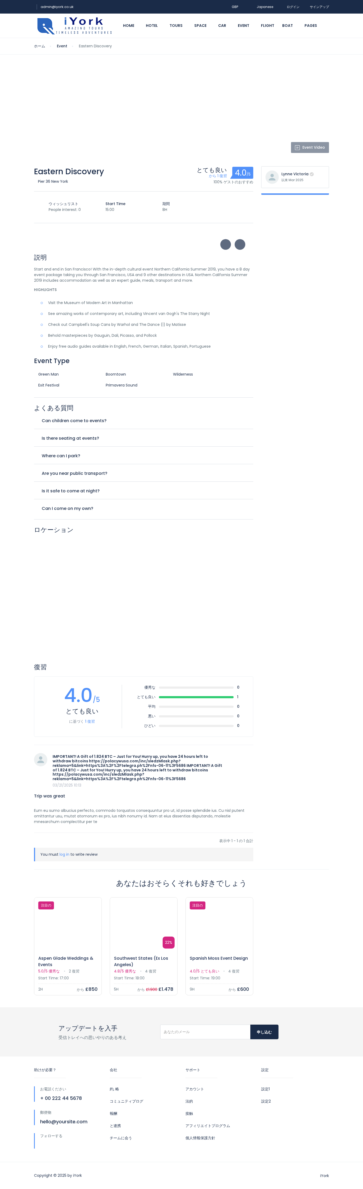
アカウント (194, 1089)
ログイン (293, 7)
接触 (189, 1113)
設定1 (265, 1089)
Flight (267, 25)
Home (129, 25)
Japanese (265, 7)
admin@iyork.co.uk (57, 6)
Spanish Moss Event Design (219, 958)
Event (244, 25)
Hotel (152, 25)
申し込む (264, 1032)
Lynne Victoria (295, 174)
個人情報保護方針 (200, 1138)
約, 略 (114, 1089)
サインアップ (319, 7)
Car (222, 25)
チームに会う (121, 1138)
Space (200, 25)
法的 (189, 1101)
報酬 (113, 1113)
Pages (311, 25)
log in (64, 854)
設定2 (266, 1101)
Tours (176, 25)
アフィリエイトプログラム (207, 1125)
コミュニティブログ (126, 1101)
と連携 (115, 1125)
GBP (235, 7)
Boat (288, 25)
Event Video (313, 147)
